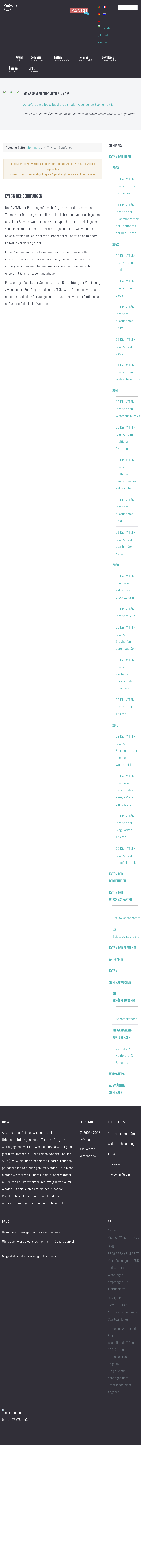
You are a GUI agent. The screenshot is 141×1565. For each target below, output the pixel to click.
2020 (115, 565)
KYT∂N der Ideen (120, 156)
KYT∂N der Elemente (123, 947)
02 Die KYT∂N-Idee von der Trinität (125, 707)
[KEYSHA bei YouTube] (29, 9)
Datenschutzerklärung (123, 1133)
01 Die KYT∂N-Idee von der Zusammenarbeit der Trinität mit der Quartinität (127, 219)
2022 (115, 244)
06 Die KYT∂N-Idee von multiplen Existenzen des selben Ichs (126, 474)
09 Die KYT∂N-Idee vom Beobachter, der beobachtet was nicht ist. (126, 750)
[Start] (6, 58)
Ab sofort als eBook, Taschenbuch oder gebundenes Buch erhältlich (69, 104)
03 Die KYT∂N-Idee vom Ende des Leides (126, 186)
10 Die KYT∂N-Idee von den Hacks (125, 262)
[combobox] (128, 7)
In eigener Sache (119, 1174)
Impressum (115, 1164)
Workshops (117, 1074)
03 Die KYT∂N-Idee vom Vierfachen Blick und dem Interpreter (125, 674)
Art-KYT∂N (116, 959)
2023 (115, 168)
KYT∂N (113, 970)
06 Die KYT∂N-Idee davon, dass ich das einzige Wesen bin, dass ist (125, 790)
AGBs (111, 1154)
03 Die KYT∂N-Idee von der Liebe (125, 346)
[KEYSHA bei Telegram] (34, 9)
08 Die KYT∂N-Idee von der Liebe (125, 288)
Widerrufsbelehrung (121, 1144)
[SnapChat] (55, 20)
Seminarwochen (120, 982)
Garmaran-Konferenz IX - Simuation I (125, 1055)
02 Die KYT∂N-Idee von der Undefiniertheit (126, 855)
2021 (115, 390)
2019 (115, 725)
